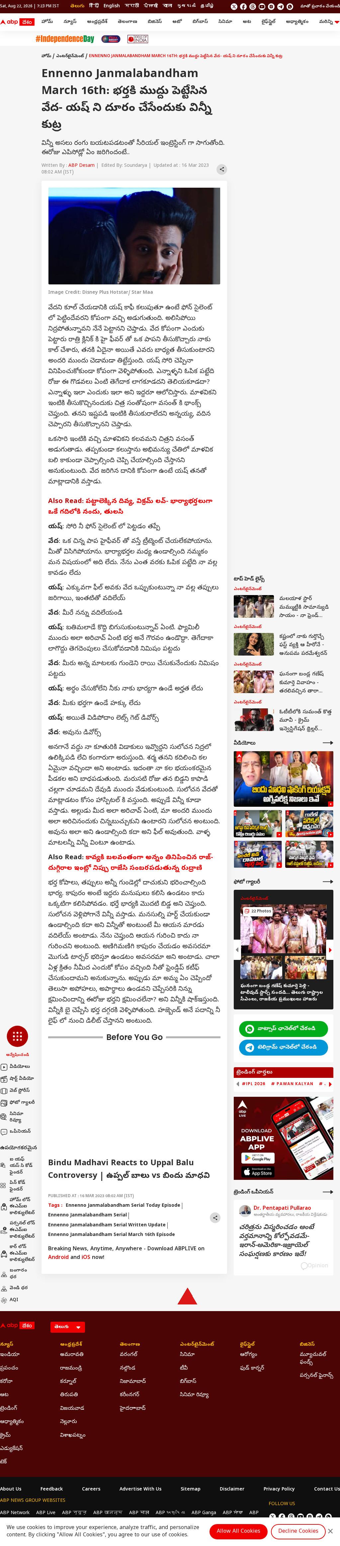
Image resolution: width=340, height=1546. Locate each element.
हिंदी (94, 6)
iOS (86, 1258)
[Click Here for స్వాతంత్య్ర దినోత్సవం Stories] (65, 39)
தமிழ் (207, 6)
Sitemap (191, 1490)
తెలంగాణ (127, 22)
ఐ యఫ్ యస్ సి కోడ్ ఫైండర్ (21, 1166)
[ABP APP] (258, 1158)
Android (58, 1258)
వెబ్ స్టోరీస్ (20, 1091)
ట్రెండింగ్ (8, 1408)
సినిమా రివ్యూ (16, 1117)
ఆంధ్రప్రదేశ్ (97, 22)
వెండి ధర (19, 1288)
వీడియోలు (20, 1067)
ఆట (247, 22)
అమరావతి (72, 1355)
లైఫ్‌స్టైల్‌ (268, 22)
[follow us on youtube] (262, 7)
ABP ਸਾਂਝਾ (233, 1513)
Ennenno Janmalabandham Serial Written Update (107, 1225)
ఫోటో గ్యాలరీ (22, 1103)
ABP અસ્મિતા (170, 1513)
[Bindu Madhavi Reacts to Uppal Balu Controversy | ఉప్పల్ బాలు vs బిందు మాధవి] (283, 779)
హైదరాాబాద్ (132, 1408)
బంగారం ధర (18, 1274)
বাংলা (167, 6)
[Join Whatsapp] (290, 7)
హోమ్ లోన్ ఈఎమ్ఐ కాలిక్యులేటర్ (22, 1206)
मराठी (132, 6)
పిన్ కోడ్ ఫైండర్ (17, 1186)
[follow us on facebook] (243, 7)
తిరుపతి (69, 1395)
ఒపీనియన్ (20, 1132)
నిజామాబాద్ (133, 1382)
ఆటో (177, 22)
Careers (91, 1490)
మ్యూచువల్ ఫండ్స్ (313, 1358)
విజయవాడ (72, 1408)
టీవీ (184, 1368)
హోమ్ (47, 22)
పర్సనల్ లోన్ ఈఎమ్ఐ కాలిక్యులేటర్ (22, 1230)
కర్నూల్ (68, 1382)
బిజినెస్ (155, 22)
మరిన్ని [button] (326, 22)
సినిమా (225, 22)
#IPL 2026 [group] (254, 1083)
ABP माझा (139, 1513)
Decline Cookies (298, 1531)
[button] (17, 1042)
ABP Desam (81, 166)
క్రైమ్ (5, 1435)
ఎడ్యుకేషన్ (11, 1449)
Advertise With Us (140, 1490)
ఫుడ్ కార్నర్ (252, 1368)
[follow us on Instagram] (271, 7)
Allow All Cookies (238, 1531)
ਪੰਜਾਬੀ (151, 6)
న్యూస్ (69, 22)
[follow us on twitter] (234, 7)
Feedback (52, 1490)
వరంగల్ (128, 1355)
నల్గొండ (127, 1368)
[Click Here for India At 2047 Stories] (111, 39)
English (112, 6)
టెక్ (3, 1462)
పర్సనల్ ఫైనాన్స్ (316, 1376)
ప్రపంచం (9, 1368)
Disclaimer (232, 1490)
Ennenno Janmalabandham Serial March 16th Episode (111, 1235)
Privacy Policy (279, 1490)
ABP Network (15, 1513)
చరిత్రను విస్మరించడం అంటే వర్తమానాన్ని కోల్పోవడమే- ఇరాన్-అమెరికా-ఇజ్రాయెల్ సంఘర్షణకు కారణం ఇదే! (276, 1241)
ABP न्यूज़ (74, 1513)
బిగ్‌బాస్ (200, 22)
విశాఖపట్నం (73, 1435)
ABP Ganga (204, 1513)
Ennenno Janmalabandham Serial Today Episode (123, 1206)
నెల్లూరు (68, 1422)
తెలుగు (77, 6)
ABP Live (45, 1513)
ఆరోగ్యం (248, 1355)
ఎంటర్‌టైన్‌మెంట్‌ (70, 56)
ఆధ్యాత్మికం (297, 22)
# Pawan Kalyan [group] (292, 1083)
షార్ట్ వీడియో (22, 1079)
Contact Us (327, 1490)
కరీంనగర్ (129, 1395)
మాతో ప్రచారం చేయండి (320, 6)
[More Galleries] (328, 881)
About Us (10, 1490)
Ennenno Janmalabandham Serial (87, 1215)
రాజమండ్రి (71, 1368)
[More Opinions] (328, 1191)
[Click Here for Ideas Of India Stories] (138, 39)
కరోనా (6, 1382)
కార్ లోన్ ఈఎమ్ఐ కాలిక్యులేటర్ (22, 1253)
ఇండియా (10, 1355)
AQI (14, 1300)
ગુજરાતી (186, 6)
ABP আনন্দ (108, 1513)
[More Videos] (328, 742)
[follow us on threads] (253, 7)
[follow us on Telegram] (281, 7)
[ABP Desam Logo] (17, 22)
